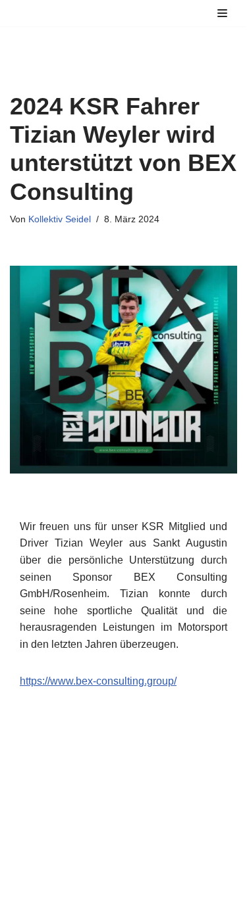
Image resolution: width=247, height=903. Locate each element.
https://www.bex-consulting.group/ (98, 681)
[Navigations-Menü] (222, 13)
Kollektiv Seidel (59, 219)
